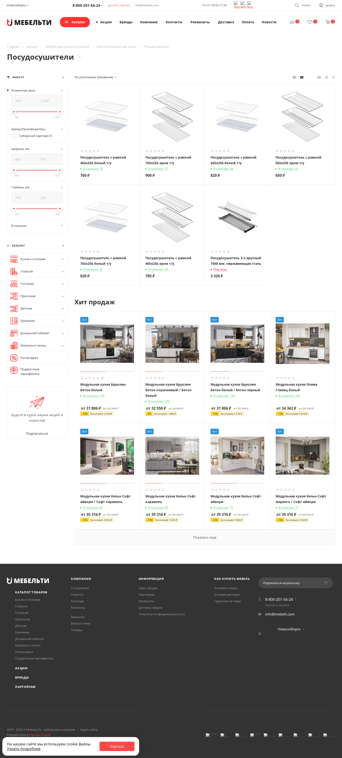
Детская (21, 626)
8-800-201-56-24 (279, 599)
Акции (21, 668)
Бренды (22, 677)
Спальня (21, 606)
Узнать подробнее (23, 748)
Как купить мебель (232, 579)
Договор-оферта (151, 607)
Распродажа (24, 652)
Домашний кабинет (29, 639)
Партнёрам (25, 687)
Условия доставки (227, 594)
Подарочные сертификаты (34, 658)
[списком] (326, 77)
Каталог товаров (31, 592)
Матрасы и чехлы (27, 645)
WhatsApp (177, 711)
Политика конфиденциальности (162, 614)
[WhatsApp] (244, 4)
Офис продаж (148, 588)
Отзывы (76, 630)
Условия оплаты (226, 588)
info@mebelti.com (147, 5)
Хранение (22, 632)
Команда (77, 601)
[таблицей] (333, 77)
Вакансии (78, 617)
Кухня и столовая (27, 600)
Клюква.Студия (39, 735)
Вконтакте (153, 711)
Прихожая (22, 619)
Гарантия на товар (227, 601)
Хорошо (117, 746)
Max (189, 711)
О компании (80, 588)
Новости (77, 594)
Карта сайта (88, 729)
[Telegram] (237, 4)
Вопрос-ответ (81, 623)
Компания (81, 579)
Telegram (165, 711)
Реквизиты (146, 601)
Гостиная (21, 613)
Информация (151, 579)
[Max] (250, 4)
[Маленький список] (294, 77)
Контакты (78, 607)
